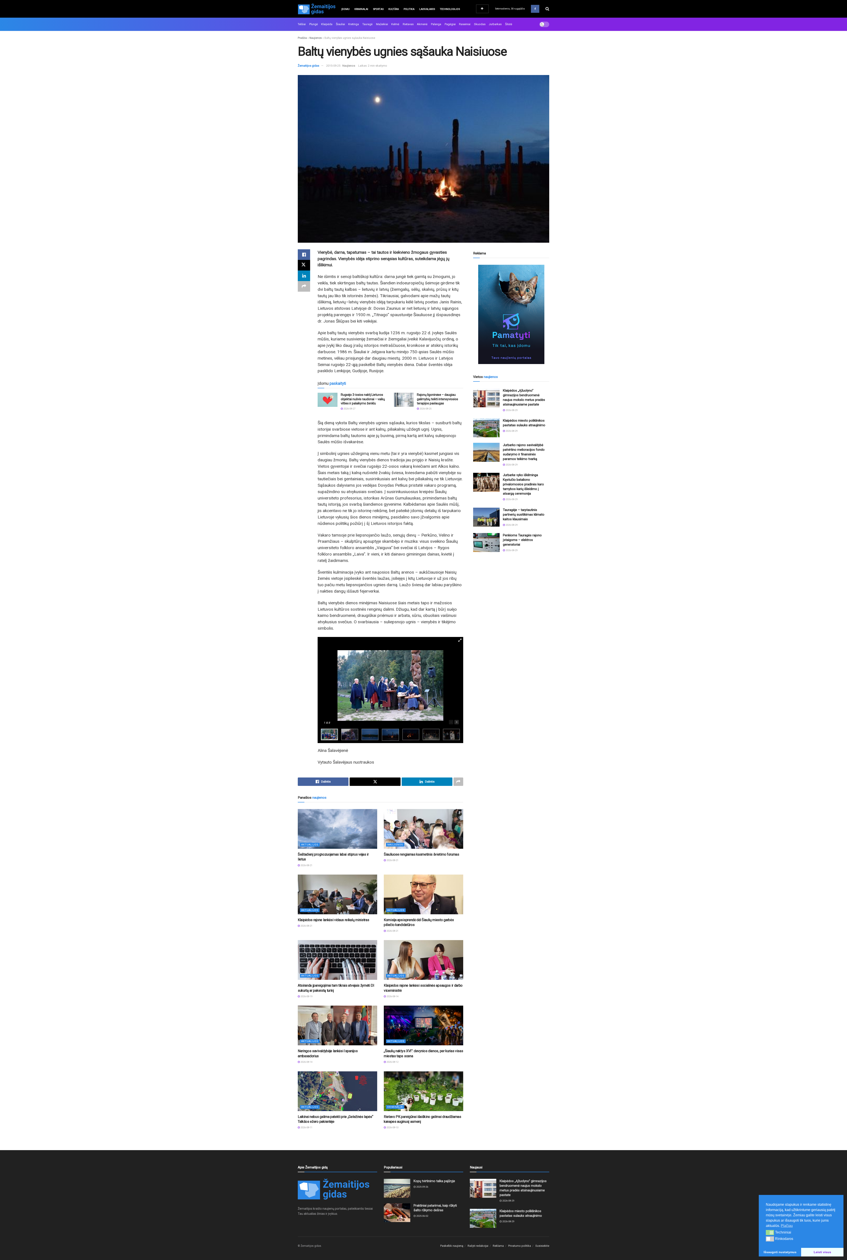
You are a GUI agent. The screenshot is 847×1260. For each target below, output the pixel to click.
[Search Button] (547, 8)
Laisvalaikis (427, 9)
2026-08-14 (392, 996)
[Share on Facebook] (304, 254)
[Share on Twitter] (304, 265)
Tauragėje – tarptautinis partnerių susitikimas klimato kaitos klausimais (523, 514)
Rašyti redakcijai (478, 1245)
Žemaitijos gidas (308, 65)
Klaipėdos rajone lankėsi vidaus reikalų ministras (333, 920)
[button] (770, 1232)
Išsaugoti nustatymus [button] (780, 1252)
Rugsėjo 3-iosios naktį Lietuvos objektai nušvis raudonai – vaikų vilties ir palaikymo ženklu (363, 399)
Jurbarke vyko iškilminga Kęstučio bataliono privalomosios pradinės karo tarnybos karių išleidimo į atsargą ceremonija (523, 484)
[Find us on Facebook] (535, 9)
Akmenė (422, 24)
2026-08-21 (306, 865)
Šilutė (508, 24)
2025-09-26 (422, 1186)
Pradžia (302, 37)
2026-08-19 (306, 996)
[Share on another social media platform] (304, 286)
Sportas (378, 9)
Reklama (498, 1245)
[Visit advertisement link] (511, 314)
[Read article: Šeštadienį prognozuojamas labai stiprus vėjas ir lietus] (337, 829)
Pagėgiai (450, 24)
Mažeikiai (382, 24)
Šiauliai (340, 24)
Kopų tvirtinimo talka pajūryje (434, 1181)
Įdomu (345, 9)
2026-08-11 (306, 1127)
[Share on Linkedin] (304, 275)
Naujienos (315, 37)
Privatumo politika (519, 1245)
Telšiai (302, 24)
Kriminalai (361, 9)
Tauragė (367, 24)
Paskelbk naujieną (451, 1245)
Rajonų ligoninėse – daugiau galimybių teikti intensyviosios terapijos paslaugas (437, 399)
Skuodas (479, 24)
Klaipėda (326, 24)
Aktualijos (309, 844)
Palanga (436, 24)
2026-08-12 (392, 1062)
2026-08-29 (511, 410)
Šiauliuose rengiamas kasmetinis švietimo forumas (421, 854)
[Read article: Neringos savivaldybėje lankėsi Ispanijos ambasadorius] (337, 1025)
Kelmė (395, 24)
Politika (409, 9)
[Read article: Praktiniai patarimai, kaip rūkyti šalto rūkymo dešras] (397, 1212)
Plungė (313, 24)
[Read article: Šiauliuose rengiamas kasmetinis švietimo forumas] (423, 829)
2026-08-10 (392, 1127)
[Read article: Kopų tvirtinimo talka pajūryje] (397, 1188)
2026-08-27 (349, 408)
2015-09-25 (333, 65)
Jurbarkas (495, 24)
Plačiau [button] (787, 1226)
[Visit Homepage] (316, 8)
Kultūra (393, 9)
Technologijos (450, 9)
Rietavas (408, 24)
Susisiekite (542, 1245)
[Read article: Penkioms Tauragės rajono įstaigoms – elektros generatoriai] (486, 542)
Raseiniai (464, 24)
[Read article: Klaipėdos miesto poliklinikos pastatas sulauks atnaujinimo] (486, 427)
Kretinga (353, 24)
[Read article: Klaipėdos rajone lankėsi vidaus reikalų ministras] (337, 894)
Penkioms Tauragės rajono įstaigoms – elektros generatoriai (522, 539)
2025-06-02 (422, 1216)
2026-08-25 (425, 408)
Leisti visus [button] (822, 1252)
